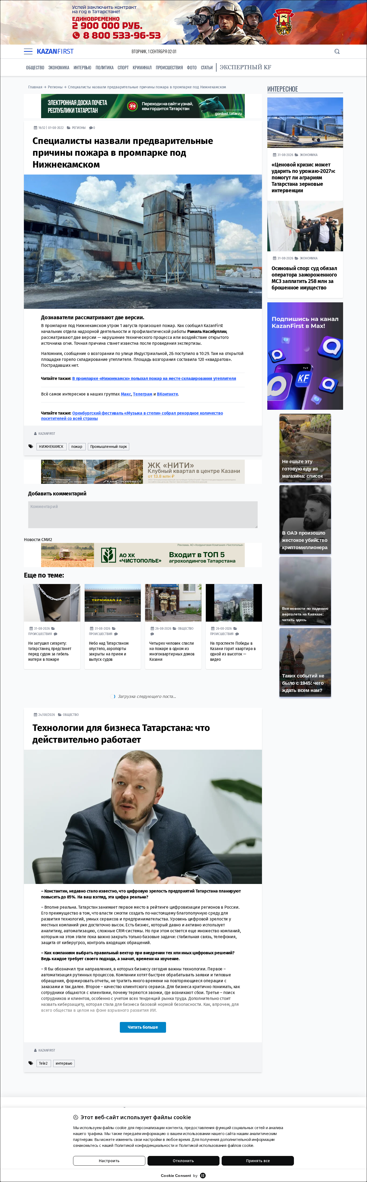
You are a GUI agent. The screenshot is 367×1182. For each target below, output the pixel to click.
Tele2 (43, 1041)
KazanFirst (46, 434)
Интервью (82, 67)
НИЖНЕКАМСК (51, 446)
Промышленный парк (108, 446)
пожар (76, 446)
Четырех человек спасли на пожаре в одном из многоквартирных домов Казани (172, 651)
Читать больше (143, 1004)
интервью (64, 1041)
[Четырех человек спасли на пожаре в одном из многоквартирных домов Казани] (173, 603)
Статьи (207, 67)
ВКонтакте (167, 394)
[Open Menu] (28, 51)
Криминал (142, 67)
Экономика (58, 67)
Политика (104, 67)
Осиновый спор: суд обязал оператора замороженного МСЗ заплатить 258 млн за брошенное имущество (304, 278)
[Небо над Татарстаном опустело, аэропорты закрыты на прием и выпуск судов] (113, 603)
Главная (35, 87)
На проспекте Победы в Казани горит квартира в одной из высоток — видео (233, 651)
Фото (191, 67)
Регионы (55, 87)
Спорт (123, 67)
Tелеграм (142, 394)
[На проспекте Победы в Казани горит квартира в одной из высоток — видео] (234, 603)
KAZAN (55, 51)
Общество (35, 67)
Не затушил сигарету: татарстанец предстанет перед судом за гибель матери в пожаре (49, 651)
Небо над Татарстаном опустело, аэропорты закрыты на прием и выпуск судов (109, 651)
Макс (126, 394)
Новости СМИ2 (38, 539)
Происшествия (169, 67)
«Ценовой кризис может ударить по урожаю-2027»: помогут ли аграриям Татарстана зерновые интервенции (303, 178)
